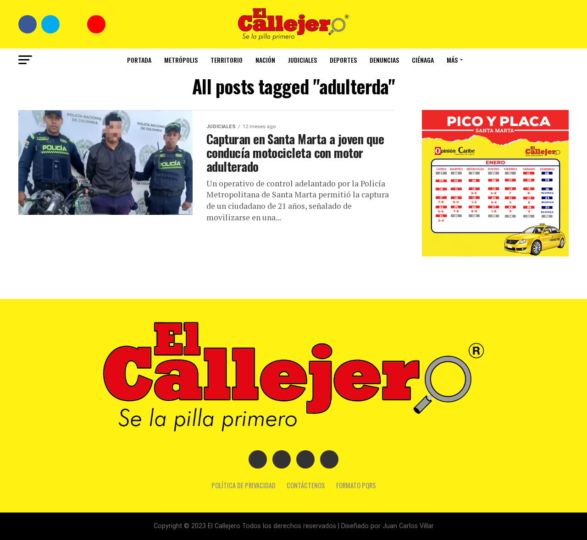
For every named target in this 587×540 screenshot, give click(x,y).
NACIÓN (265, 60)
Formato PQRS (356, 485)
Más (452, 60)
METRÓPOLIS (181, 60)
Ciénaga (423, 60)
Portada (139, 60)
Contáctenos (306, 485)
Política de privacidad (243, 485)
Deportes (343, 60)
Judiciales (302, 60)
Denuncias (384, 60)
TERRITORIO (226, 60)
